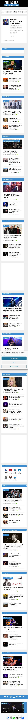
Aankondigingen (7, 298)
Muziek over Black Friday (14, 520)
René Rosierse (13, 154)
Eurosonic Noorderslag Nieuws (11, 141)
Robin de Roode (14, 129)
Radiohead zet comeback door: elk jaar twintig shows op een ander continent (15, 246)
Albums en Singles (8, 577)
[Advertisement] (14, 277)
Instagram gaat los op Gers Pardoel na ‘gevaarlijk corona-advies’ (15, 127)
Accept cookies (14, 358)
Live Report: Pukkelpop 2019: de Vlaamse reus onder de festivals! (14, 160)
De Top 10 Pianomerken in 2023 (16, 514)
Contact (20, 716)
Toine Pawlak (13, 199)
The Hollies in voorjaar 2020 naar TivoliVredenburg (16, 21)
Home (7, 716)
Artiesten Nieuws (13, 74)
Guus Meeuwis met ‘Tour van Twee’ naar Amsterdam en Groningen (15, 555)
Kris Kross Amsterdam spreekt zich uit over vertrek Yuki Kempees (12, 237)
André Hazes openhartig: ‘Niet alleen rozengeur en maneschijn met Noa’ (15, 254)
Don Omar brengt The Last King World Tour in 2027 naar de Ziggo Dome (15, 87)
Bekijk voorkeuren (14, 366)
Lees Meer (12, 36)
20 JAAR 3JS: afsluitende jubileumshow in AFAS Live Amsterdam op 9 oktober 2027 (16, 411)
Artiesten (6, 61)
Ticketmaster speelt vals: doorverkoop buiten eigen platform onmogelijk (15, 563)
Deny (14, 362)
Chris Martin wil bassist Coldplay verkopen (11, 710)
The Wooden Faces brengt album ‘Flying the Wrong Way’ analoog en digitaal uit (16, 596)
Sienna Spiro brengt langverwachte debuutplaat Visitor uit (15, 636)
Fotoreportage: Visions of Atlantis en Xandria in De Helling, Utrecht (12, 195)
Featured (6, 338)
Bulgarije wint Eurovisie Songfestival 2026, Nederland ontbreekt (14, 317)
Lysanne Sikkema (14, 172)
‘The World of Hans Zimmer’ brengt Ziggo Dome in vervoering (15, 211)
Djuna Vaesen (13, 114)
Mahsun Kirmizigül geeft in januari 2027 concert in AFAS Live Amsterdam (16, 426)
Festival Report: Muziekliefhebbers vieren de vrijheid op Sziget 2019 (15, 170)
